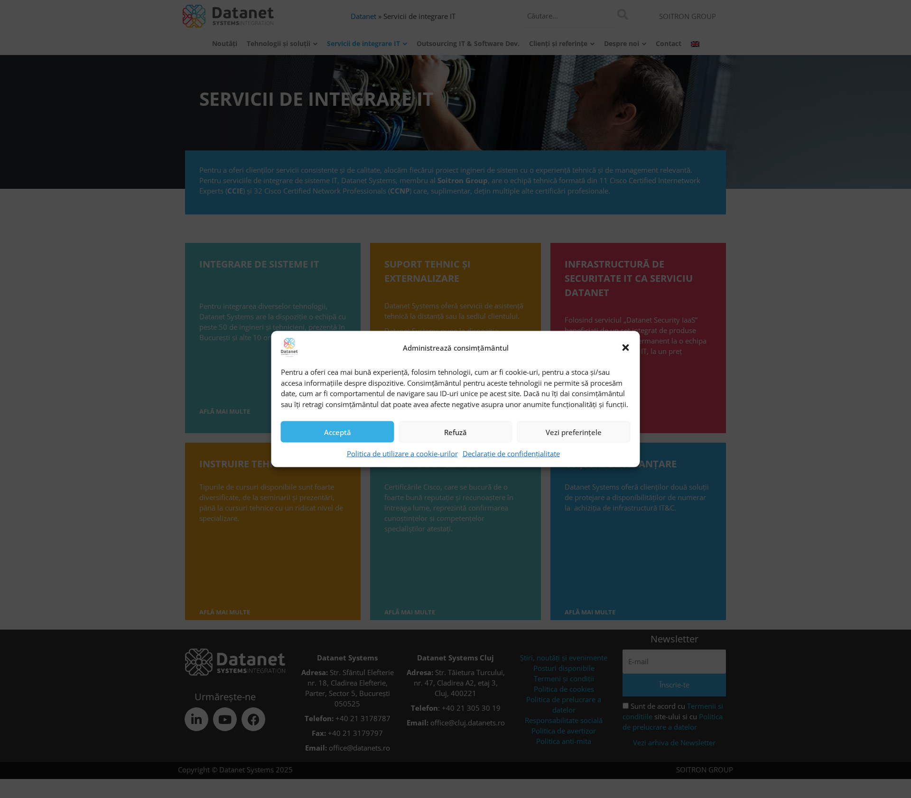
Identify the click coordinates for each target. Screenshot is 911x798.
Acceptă (337, 431)
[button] (626, 348)
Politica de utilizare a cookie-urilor (402, 453)
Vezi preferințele (574, 431)
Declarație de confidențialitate (511, 453)
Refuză (455, 431)
